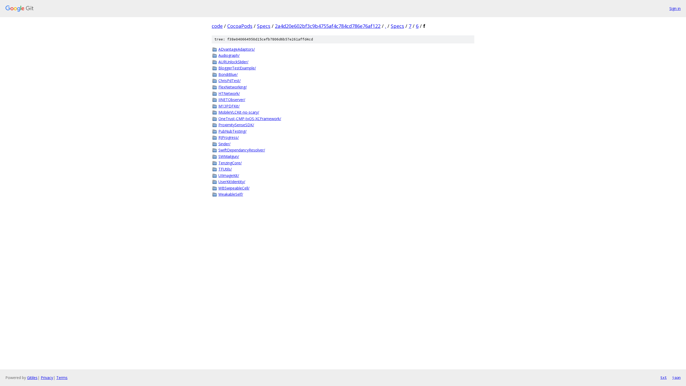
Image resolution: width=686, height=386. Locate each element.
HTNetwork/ (229, 93)
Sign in (675, 8)
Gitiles (32, 377)
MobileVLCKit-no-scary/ (238, 112)
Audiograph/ (229, 55)
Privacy (47, 377)
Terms (62, 377)
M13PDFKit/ (229, 106)
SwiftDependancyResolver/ (241, 150)
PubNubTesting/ (232, 131)
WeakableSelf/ (230, 194)
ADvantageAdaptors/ (236, 49)
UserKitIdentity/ (231, 181)
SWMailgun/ (228, 156)
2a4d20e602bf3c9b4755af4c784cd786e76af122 (328, 26)
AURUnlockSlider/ (233, 61)
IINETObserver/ (231, 99)
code (217, 26)
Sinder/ (224, 143)
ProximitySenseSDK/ (236, 124)
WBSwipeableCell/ (233, 188)
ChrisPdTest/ (229, 80)
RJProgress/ (228, 137)
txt (663, 377)
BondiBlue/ (228, 74)
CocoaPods (239, 26)
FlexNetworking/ (232, 87)
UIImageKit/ (228, 175)
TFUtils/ (225, 169)
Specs (263, 26)
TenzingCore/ (230, 162)
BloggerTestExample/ (237, 67)
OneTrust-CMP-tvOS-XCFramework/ (249, 118)
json (676, 377)
